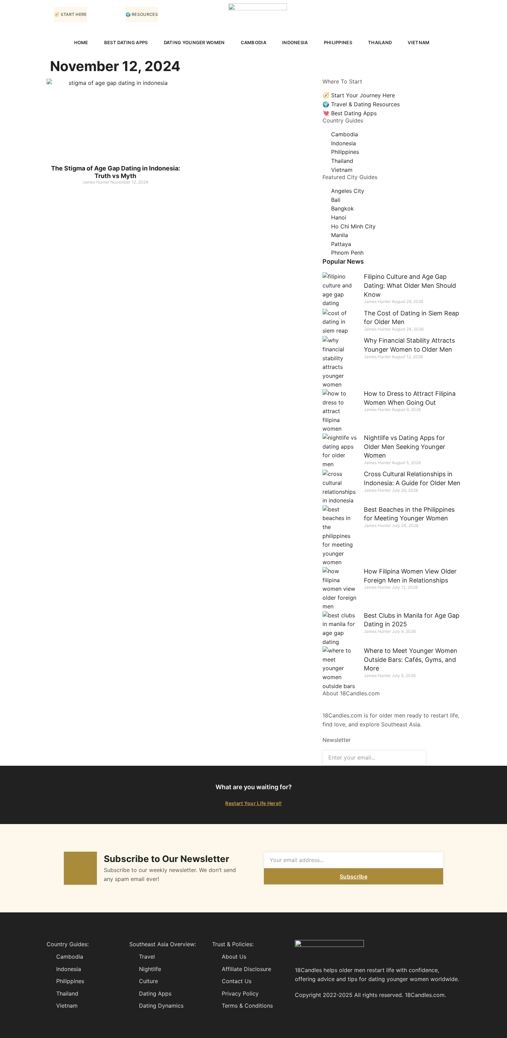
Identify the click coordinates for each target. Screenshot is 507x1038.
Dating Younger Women (194, 42)
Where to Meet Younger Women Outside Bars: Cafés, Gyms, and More (410, 659)
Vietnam (418, 42)
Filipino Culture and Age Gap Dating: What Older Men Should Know (410, 285)
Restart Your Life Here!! (253, 803)
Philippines (338, 42)
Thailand (380, 42)
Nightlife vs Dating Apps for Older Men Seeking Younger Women (404, 446)
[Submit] (443, 758)
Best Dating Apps (126, 42)
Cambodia (253, 42)
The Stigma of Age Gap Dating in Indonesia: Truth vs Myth (115, 172)
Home (81, 42)
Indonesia (295, 42)
